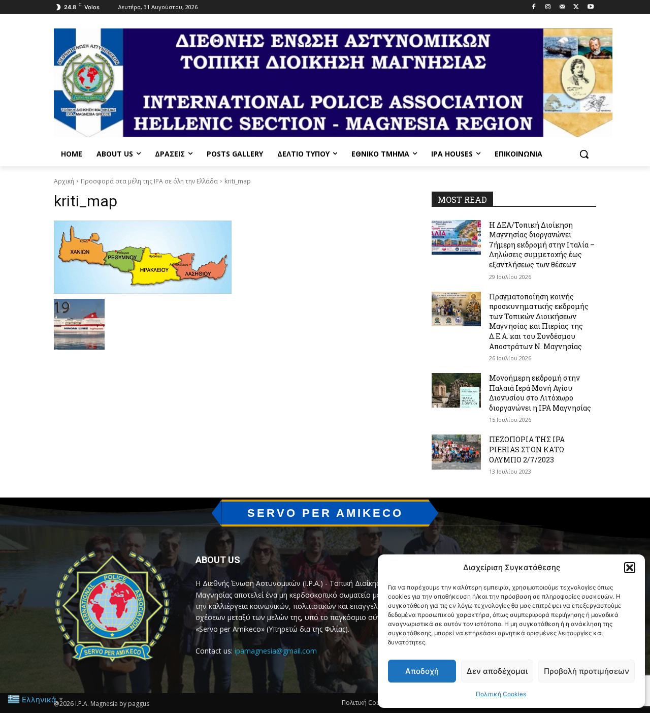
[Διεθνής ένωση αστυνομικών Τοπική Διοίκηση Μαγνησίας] (333, 82)
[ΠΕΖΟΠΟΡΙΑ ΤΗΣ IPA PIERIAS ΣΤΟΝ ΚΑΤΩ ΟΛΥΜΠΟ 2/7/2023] (456, 452)
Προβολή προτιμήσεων (586, 671)
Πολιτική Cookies (501, 694)
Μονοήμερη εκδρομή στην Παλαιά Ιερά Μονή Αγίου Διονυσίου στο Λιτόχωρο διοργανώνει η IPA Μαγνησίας (540, 393)
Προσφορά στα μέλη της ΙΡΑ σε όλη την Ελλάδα (149, 181)
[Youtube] (590, 7)
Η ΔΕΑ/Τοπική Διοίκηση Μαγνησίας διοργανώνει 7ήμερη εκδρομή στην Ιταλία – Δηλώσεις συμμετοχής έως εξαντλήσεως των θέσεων (542, 244)
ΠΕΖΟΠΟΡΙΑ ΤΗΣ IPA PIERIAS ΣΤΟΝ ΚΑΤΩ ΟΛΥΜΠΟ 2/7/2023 (527, 449)
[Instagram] (548, 7)
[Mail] (562, 7)
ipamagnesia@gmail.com (276, 651)
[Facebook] (534, 7)
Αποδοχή (422, 671)
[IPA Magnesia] (112, 609)
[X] (576, 7)
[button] (630, 568)
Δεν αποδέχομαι (497, 671)
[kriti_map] (230, 257)
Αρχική (64, 181)
